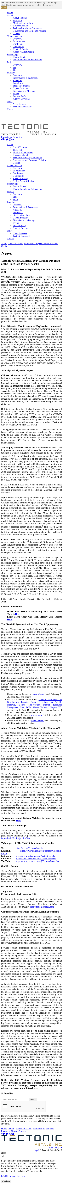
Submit (33, 1099)
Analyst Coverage (21, 99)
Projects (10, 62)
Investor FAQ (19, 96)
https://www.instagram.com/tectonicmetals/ (35, 856)
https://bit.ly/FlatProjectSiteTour (15, 838)
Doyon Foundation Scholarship (27, 59)
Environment (19, 41)
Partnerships (12, 54)
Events (16, 93)
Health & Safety (20, 49)
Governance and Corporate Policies (29, 31)
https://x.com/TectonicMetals (29, 848)
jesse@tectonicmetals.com (42, 907)
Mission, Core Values (23, 23)
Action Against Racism (23, 52)
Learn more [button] (48, 5)
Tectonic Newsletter (22, 106)
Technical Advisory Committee (27, 28)
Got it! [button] (4, 7)
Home (10, 12)
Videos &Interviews (18, 81)
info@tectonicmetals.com (13, 1176)
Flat (14, 67)
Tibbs (15, 70)
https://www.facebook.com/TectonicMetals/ (36, 858)
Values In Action (14, 36)
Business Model (20, 25)
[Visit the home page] (31, 1145)
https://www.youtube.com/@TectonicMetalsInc (37, 861)
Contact (10, 109)
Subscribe (17, 137)
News (9, 101)
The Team (17, 20)
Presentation (6, 137)
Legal (36, 1150)
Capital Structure (20, 88)
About (10, 15)
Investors (11, 72)
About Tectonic (20, 18)
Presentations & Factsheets (25, 78)
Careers (16, 33)
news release (38, 694)
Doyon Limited (20, 57)
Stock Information (21, 85)
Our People (18, 44)
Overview (17, 38)
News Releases (20, 104)
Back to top (54, 1147)
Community (18, 46)
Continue (6, 1181)
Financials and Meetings (24, 91)
